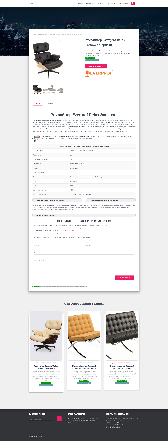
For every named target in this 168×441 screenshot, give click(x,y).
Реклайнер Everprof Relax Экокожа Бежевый (46, 367)
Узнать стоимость (96, 66)
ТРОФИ (88, 420)
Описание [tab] (37, 103)
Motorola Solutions (73, 418)
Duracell (82, 420)
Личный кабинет (125, 3)
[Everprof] (99, 73)
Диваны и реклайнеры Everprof (51, 34)
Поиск (59, 418)
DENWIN (39, 436)
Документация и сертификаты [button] (45, 215)
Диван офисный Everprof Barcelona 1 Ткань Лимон (84, 367)
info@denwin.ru (115, 427)
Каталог (91, 3)
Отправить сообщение (124, 277)
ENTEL (82, 418)
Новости (102, 3)
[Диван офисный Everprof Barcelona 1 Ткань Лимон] (84, 335)
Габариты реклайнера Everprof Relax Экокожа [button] (50, 200)
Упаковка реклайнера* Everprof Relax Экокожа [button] (103, 200)
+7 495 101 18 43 (118, 425)
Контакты (111, 3)
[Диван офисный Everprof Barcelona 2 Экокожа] (122, 335)
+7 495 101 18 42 (118, 422)
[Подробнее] (60, 389)
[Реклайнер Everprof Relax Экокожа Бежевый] (46, 335)
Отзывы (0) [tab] (51, 103)
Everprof (40, 34)
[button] (60, 40)
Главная (80, 3)
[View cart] (137, 3)
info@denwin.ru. (69, 230)
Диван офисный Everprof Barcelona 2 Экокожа (122, 367)
